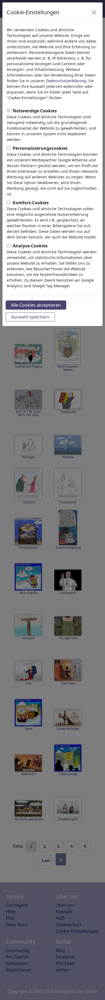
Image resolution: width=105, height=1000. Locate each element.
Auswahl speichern (30, 317)
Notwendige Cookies (35, 111)
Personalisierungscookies (40, 148)
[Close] (94, 12)
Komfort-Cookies (31, 203)
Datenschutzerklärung (66, 80)
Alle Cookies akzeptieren (36, 305)
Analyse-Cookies (30, 246)
